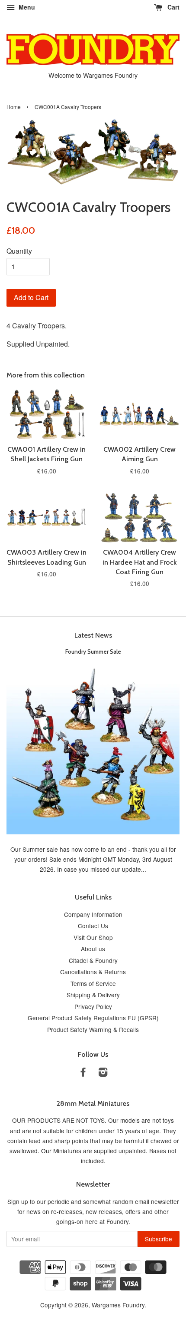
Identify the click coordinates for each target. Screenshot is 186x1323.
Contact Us (93, 925)
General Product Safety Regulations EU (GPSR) (93, 1017)
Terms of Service (93, 983)
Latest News (93, 635)
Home (13, 106)
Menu (26, 7)
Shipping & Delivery (93, 994)
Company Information (93, 914)
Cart (173, 7)
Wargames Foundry (118, 1304)
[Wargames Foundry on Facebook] (83, 1073)
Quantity (19, 251)
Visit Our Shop (93, 937)
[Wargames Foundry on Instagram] (103, 1073)
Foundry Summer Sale (93, 651)
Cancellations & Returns (93, 971)
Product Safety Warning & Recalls (93, 1029)
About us (93, 948)
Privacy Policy (93, 1006)
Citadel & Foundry (93, 960)
